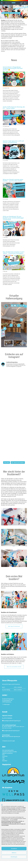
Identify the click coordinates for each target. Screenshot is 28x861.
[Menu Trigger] (2, 3)
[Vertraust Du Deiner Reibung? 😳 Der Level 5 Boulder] (14, 376)
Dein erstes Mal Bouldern (8, 750)
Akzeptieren (14, 848)
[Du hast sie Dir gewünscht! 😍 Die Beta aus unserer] (14, 437)
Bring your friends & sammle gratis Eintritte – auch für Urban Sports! (13, 180)
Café (3, 757)
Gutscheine (4, 756)
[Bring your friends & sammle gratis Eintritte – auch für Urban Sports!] (14, 190)
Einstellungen (14, 856)
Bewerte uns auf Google (9, 740)
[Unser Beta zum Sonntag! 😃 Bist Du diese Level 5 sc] (14, 407)
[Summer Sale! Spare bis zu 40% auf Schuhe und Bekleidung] (14, 151)
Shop (3, 754)
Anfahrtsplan (7, 704)
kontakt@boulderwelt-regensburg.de (12, 720)
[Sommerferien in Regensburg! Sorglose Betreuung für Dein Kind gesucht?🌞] (14, 79)
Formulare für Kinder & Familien (9, 751)
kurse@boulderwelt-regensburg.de (11, 730)
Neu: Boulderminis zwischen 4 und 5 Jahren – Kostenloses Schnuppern (13, 252)
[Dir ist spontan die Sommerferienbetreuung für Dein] (14, 422)
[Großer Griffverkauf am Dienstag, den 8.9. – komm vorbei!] (14, 117)
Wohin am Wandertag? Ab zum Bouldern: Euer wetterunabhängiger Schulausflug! (13, 218)
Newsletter (4, 760)
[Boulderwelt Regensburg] (10, 3)
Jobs (3, 759)
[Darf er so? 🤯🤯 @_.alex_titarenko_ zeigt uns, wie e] (14, 391)
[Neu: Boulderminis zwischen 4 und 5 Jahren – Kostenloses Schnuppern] (14, 262)
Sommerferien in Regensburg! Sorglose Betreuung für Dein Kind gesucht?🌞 (12, 68)
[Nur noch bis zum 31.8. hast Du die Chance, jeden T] (14, 452)
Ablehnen (14, 852)
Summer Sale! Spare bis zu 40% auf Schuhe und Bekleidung (13, 141)
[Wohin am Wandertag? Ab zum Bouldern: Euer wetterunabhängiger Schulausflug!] (14, 228)
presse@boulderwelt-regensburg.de (12, 736)
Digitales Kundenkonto (7, 753)
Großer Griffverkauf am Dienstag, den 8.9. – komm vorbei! (14, 107)
